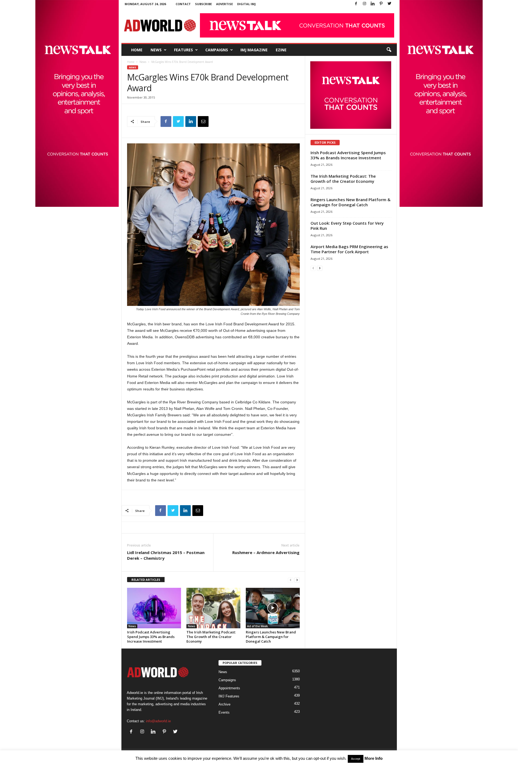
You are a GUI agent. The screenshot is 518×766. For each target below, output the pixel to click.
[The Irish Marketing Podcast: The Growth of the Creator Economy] (213, 608)
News (156, 49)
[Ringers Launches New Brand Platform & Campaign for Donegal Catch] (273, 608)
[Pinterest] (381, 4)
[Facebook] (356, 4)
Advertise (224, 4)
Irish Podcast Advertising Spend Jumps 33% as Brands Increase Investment (151, 637)
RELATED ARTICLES (145, 580)
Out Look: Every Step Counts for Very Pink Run (347, 225)
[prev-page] (290, 580)
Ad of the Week (257, 626)
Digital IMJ (246, 4)
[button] (389, 50)
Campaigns (216, 49)
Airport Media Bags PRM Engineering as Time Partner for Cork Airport (349, 249)
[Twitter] (389, 4)
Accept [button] (355, 758)
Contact (183, 4)
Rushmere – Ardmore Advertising (265, 552)
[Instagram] (364, 4)
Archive (224, 704)
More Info (373, 758)
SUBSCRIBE (203, 4)
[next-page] (297, 580)
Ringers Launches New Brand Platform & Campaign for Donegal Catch (271, 637)
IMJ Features (229, 696)
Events (224, 712)
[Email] (203, 121)
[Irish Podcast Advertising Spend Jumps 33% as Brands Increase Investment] (154, 608)
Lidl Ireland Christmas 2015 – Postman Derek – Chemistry (166, 555)
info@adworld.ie (158, 721)
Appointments (229, 688)
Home (136, 49)
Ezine (281, 49)
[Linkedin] (373, 4)
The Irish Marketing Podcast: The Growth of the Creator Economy (211, 637)
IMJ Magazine (254, 49)
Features (183, 49)
